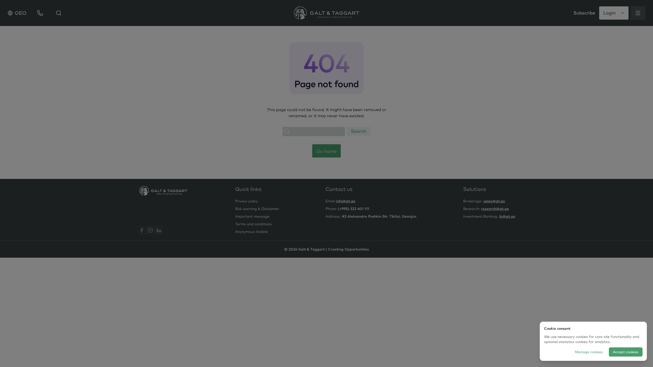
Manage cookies (589, 352)
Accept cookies (625, 352)
